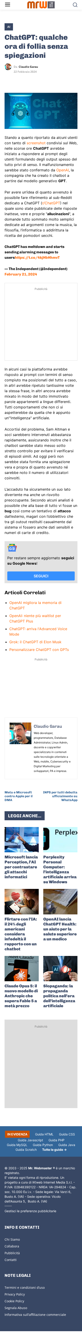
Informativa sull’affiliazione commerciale (35, 1314)
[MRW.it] (41, 4)
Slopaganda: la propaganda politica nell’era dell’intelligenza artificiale (59, 995)
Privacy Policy (15, 1294)
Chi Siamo (12, 1239)
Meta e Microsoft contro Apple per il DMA (19, 796)
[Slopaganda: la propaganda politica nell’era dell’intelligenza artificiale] (60, 968)
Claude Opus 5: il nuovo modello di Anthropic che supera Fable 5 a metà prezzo (21, 995)
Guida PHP (56, 1140)
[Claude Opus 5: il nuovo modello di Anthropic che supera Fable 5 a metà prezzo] (22, 968)
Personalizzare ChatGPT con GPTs (39, 649)
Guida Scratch (26, 1149)
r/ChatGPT (51, 203)
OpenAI (62, 170)
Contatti (11, 1260)
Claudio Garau (28, 66)
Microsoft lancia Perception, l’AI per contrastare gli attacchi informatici (21, 867)
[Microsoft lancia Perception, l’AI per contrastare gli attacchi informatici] (22, 840)
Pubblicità (12, 1253)
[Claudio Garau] (9, 66)
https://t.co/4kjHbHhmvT (37, 257)
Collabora (12, 1246)
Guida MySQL (17, 1145)
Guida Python (43, 1145)
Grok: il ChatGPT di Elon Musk (35, 642)
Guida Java (66, 1145)
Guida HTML (44, 1134)
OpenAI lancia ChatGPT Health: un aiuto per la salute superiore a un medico (60, 929)
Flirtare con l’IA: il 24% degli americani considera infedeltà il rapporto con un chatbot (21, 934)
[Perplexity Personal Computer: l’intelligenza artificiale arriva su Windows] (60, 840)
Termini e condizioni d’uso (25, 1287)
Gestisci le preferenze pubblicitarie (30, 1211)
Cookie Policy (14, 1301)
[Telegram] (40, 79)
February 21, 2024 (21, 274)
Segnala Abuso (16, 1308)
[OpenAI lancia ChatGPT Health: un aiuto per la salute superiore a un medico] (60, 901)
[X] (9, 79)
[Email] (51, 79)
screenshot (36, 143)
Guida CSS (67, 1134)
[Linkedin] (19, 79)
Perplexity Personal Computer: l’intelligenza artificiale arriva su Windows (60, 869)
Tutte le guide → (54, 1149)
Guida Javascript (30, 1140)
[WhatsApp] (30, 79)
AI (8, 27)
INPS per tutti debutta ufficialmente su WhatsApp (60, 796)
